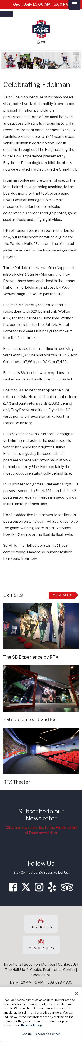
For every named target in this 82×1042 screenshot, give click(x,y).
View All (61, 595)
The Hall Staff (16, 970)
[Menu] (6, 14)
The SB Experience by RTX (31, 657)
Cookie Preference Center (41, 1034)
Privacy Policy (31, 1025)
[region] (41, 1014)
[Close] (77, 993)
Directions (12, 964)
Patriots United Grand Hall (30, 719)
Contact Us (67, 964)
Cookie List (41, 975)
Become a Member (40, 964)
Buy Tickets (41, 927)
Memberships (41, 948)
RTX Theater (16, 782)
